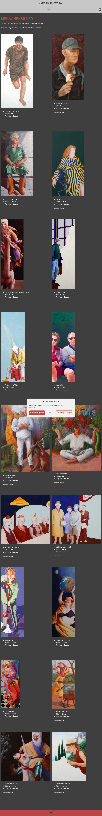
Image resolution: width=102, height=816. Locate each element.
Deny (50, 412)
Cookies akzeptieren (37, 412)
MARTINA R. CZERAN (51, 3)
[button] (49, 9)
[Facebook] (100, 9)
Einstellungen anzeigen (64, 412)
